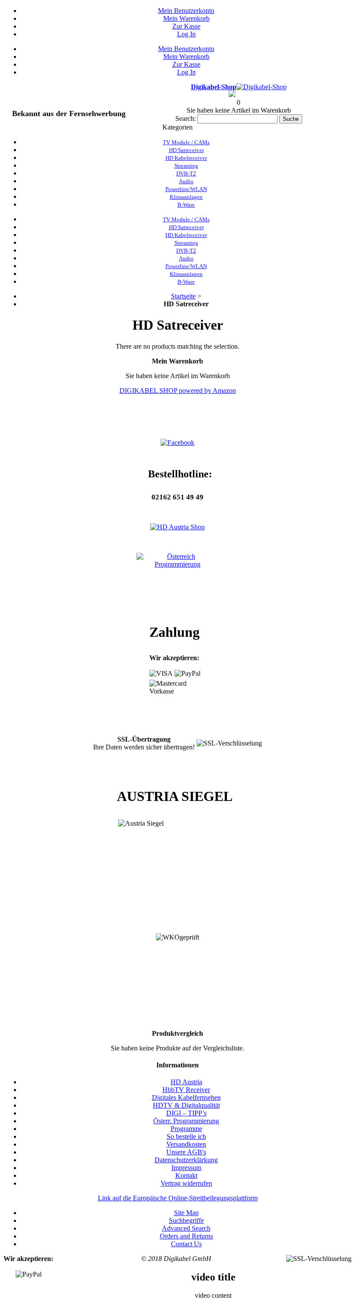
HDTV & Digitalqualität (186, 1105)
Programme (186, 1128)
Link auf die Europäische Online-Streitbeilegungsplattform (178, 1198)
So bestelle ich (186, 1136)
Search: (185, 118)
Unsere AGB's (186, 1152)
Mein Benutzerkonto (186, 10)
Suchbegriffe (186, 1220)
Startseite (183, 296)
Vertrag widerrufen (186, 1183)
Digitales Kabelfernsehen (186, 1097)
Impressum (186, 1167)
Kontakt (186, 1175)
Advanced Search (186, 1228)
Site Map (186, 1212)
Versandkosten (186, 1144)
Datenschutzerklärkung (186, 1160)
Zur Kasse (186, 26)
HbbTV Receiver (186, 1089)
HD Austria (186, 1082)
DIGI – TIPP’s (186, 1113)
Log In (186, 34)
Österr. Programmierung (186, 1121)
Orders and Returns (186, 1236)
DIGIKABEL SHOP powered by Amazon (177, 390)
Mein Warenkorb (186, 18)
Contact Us (186, 1244)
